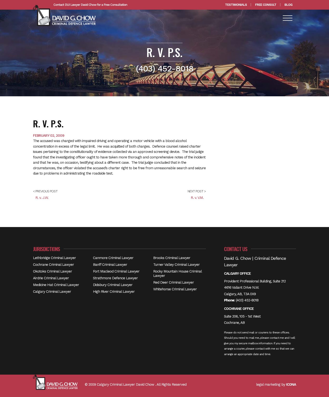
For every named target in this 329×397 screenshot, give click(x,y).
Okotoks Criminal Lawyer (52, 271)
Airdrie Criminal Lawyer (51, 278)
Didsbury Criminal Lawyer (112, 285)
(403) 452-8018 (247, 300)
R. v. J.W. (41, 197)
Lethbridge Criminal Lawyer (54, 258)
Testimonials (236, 5)
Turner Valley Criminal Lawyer (176, 264)
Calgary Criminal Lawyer (52, 291)
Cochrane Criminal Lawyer (53, 264)
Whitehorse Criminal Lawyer (175, 289)
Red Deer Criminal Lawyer (173, 282)
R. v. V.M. (197, 197)
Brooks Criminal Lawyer (171, 258)
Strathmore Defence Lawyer (115, 278)
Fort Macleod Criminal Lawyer (116, 271)
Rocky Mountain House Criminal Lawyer (177, 273)
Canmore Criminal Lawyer (113, 258)
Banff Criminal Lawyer (110, 264)
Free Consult (265, 5)
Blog (288, 5)
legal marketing (268, 384)
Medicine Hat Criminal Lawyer (56, 285)
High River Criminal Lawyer (114, 291)
